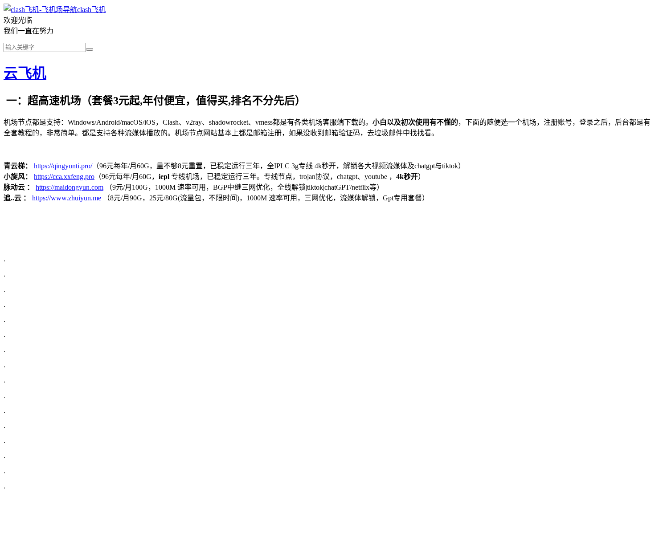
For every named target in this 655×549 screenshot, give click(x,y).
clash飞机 (91, 9)
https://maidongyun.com (69, 187)
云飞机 (25, 73)
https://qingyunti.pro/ (63, 166)
